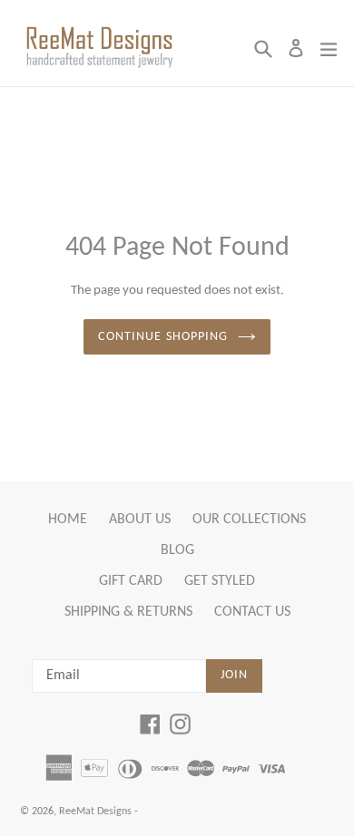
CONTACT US (252, 612)
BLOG (177, 550)
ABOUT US (140, 519)
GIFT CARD (130, 581)
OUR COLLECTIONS (249, 519)
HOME (67, 519)
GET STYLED (219, 581)
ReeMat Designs (95, 811)
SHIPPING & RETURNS (128, 612)
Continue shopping (163, 337)
